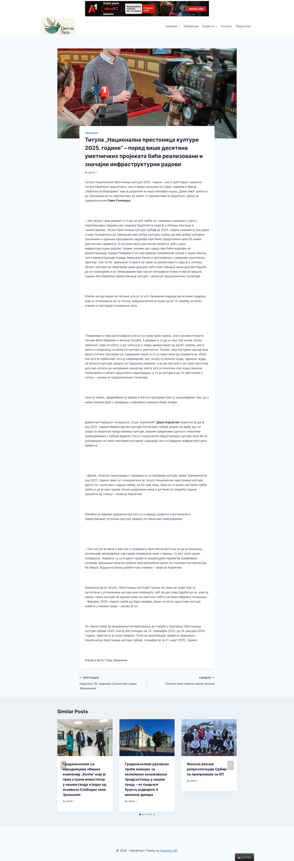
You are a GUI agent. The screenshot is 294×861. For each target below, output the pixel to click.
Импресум (191, 26)
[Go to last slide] (63, 765)
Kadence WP (169, 850)
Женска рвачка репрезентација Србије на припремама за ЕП (207, 769)
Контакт (226, 26)
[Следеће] (230, 765)
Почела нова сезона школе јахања (190, 680)
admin (91, 172)
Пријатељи (243, 26)
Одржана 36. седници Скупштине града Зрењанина (108, 683)
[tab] (140, 814)
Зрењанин (91, 133)
